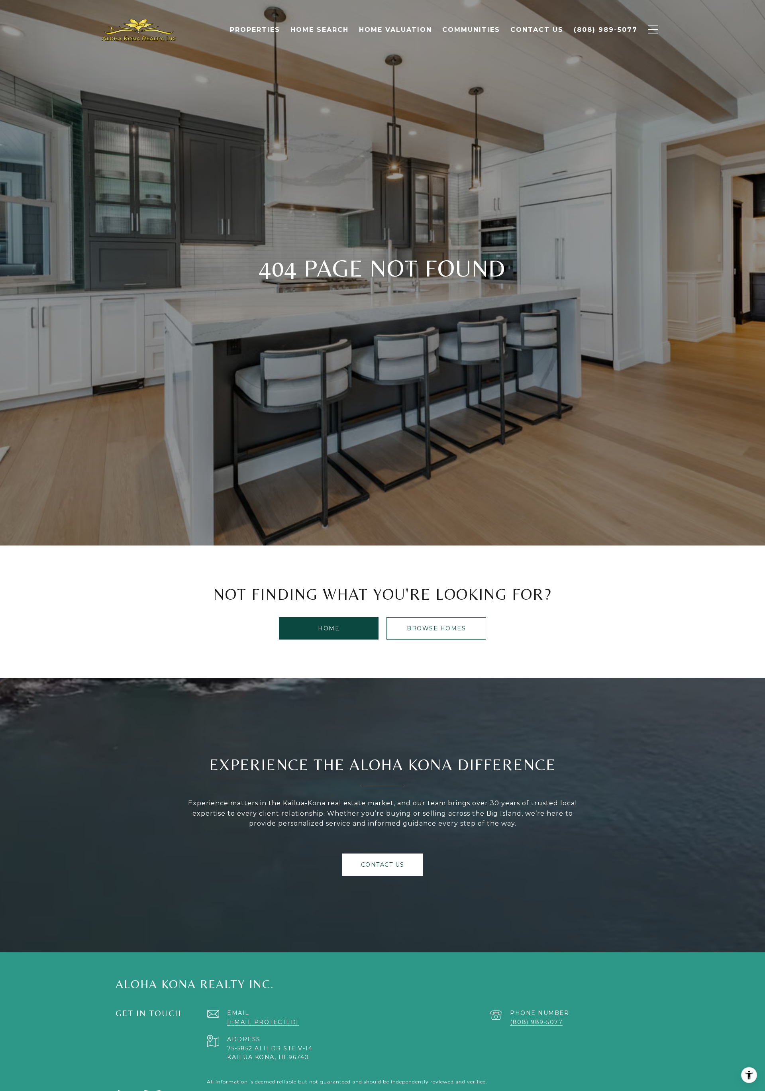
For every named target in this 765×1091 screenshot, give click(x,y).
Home (328, 628)
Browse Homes (436, 628)
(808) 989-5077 (536, 1022)
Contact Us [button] (382, 864)
